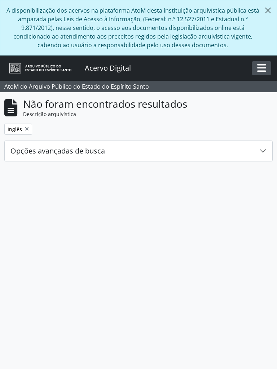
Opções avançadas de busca (57, 151)
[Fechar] (268, 10)
